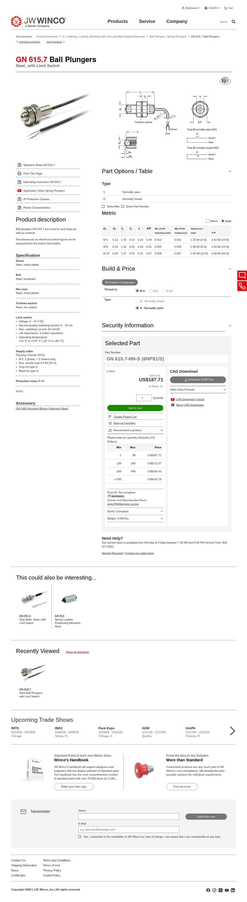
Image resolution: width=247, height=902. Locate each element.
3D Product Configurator (120, 282)
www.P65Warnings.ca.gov (123, 504)
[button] (191, 8)
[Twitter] (220, 890)
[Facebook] (208, 890)
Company (176, 21)
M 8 (155, 290)
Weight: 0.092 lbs (118, 518)
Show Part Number (137, 206)
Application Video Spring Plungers (44, 190)
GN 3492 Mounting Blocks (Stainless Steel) (42, 408)
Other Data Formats (182, 389)
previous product (30, 41)
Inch (228, 221)
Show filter (113, 206)
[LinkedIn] (232, 890)
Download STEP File (200, 379)
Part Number (113, 352)
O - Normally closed (152, 301)
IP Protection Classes (36, 199)
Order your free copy (73, 786)
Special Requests (112, 553)
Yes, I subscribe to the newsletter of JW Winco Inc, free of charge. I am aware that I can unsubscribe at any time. (152, 836)
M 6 (142, 290)
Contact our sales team (139, 553)
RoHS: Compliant (117, 511)
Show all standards (77, 652)
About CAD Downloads (190, 404)
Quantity (158, 397)
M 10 (169, 290)
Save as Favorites (124, 423)
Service (147, 21)
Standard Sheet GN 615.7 (39, 165)
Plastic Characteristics (36, 207)
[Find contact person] (242, 275)
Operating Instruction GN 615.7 (42, 181)
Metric (214, 221)
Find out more (181, 786)
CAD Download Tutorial (190, 399)
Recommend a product (127, 430)
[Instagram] (214, 890)
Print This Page (32, 173)
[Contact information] (242, 286)
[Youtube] (226, 890)
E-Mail (82, 823)
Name (82, 810)
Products (118, 21)
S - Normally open (151, 308)
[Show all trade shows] (232, 730)
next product (55, 41)
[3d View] (225, 81)
